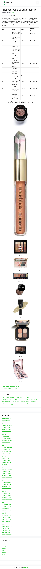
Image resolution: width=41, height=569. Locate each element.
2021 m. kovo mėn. (6, 528)
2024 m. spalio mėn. (6, 458)
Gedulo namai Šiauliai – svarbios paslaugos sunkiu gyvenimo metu (16, 397)
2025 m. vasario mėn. (6, 451)
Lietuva (3, 543)
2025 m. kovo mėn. (6, 449)
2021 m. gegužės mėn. (6, 524)
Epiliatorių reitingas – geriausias (10, 388)
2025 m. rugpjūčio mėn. (7, 440)
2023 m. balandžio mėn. (7, 491)
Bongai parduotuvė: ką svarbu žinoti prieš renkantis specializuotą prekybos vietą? (19, 401)
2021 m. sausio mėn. (6, 532)
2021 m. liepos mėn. (6, 521)
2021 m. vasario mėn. (6, 530)
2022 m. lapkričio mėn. (6, 501)
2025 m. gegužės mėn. (6, 445)
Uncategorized (5, 556)
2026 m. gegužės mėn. (6, 423)
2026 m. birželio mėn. (6, 421)
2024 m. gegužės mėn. (6, 467)
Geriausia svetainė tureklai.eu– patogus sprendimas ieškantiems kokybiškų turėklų (19, 399)
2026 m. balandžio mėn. (7, 425)
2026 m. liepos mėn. (6, 420)
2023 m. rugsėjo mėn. (6, 482)
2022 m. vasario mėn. (6, 515)
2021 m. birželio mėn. (6, 523)
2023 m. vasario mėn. (6, 495)
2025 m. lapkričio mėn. (6, 434)
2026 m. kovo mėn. (6, 427)
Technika (3, 554)
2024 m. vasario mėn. (6, 473)
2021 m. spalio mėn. (6, 517)
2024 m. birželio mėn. (6, 466)
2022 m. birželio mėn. (6, 510)
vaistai (3, 557)
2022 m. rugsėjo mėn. (6, 504)
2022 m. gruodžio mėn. (7, 499)
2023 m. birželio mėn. (6, 488)
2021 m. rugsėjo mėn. (6, 519)
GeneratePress (26, 567)
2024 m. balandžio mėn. (7, 469)
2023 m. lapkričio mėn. (6, 478)
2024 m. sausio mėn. (6, 475)
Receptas (4, 548)
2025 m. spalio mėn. (6, 436)
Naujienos (4, 545)
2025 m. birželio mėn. (6, 444)
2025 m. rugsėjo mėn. (6, 438)
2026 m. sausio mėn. (6, 431)
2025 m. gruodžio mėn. (7, 432)
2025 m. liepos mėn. (6, 442)
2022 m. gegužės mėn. (6, 512)
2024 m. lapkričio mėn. (6, 456)
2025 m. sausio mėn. (6, 453)
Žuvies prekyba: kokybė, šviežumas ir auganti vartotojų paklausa (15, 404)
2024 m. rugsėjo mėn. (6, 460)
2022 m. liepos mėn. (6, 508)
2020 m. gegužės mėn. (6, 534)
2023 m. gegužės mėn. (6, 489)
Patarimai (4, 546)
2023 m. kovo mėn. (6, 493)
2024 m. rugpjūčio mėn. (7, 462)
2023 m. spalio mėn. (6, 480)
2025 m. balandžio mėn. (7, 447)
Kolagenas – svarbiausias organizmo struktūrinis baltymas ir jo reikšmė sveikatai (19, 403)
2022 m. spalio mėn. (6, 502)
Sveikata (3, 550)
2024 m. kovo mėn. (6, 471)
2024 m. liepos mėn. (6, 464)
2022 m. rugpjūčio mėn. (7, 506)
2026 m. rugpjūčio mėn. (7, 418)
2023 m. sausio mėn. (6, 497)
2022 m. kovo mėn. (6, 513)
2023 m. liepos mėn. (6, 486)
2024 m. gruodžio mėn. (7, 455)
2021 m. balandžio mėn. (7, 526)
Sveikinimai (4, 552)
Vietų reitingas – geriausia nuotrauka (11, 386)
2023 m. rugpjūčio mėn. (7, 484)
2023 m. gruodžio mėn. (7, 477)
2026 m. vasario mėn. (6, 429)
